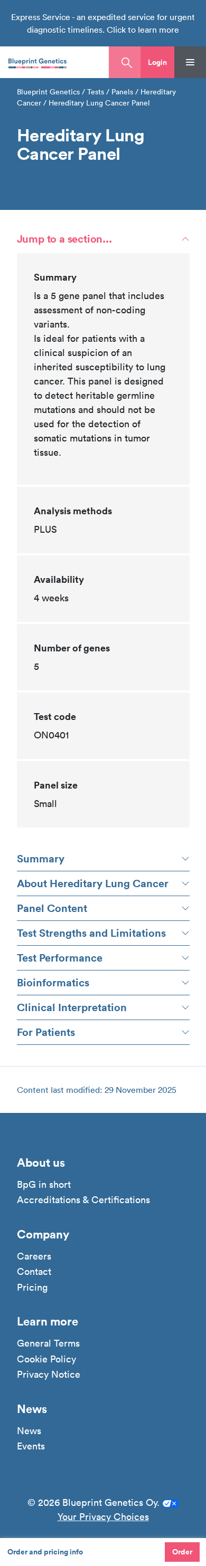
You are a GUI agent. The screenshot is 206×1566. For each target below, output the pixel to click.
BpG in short (44, 1184)
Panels (122, 92)
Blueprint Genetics (48, 92)
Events (31, 1446)
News (29, 1431)
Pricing (32, 1287)
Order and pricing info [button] (45, 1551)
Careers (34, 1256)
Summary (40, 858)
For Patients (46, 1032)
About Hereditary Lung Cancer (92, 883)
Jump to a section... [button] (64, 239)
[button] (157, 62)
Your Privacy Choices (103, 1517)
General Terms (48, 1343)
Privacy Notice (48, 1374)
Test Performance (59, 957)
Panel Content (52, 908)
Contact (34, 1271)
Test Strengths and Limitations (91, 933)
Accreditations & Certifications (83, 1200)
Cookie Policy (46, 1359)
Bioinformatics (53, 982)
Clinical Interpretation (72, 1007)
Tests (95, 92)
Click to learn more (143, 29)
